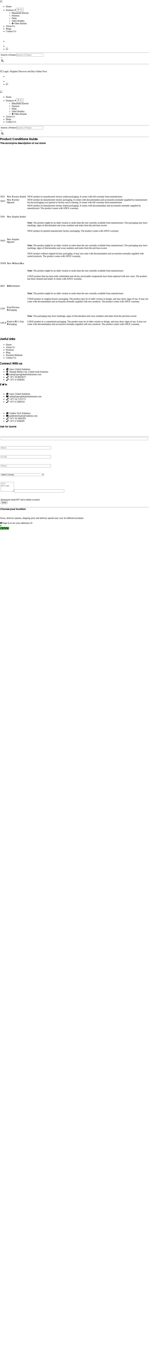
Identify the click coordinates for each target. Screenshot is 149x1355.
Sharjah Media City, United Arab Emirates (28, 372)
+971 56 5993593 (17, 418)
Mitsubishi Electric (20, 13)
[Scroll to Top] (74, 525)
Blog (8, 352)
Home (8, 6)
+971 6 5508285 (17, 379)
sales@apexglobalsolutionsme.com (25, 374)
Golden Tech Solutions (19, 413)
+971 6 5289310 (17, 401)
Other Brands (20, 23)
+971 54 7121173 (17, 399)
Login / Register (10, 71)
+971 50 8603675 (17, 377)
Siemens (15, 15)
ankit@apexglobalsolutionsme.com (25, 396)
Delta (14, 18)
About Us (10, 26)
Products (10, 10)
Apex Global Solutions (19, 369)
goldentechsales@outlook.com (23, 416)
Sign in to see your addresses (16, 523)
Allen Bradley (18, 21)
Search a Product (8, 55)
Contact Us (11, 31)
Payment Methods (14, 355)
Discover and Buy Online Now (32, 71)
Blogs (8, 28)
